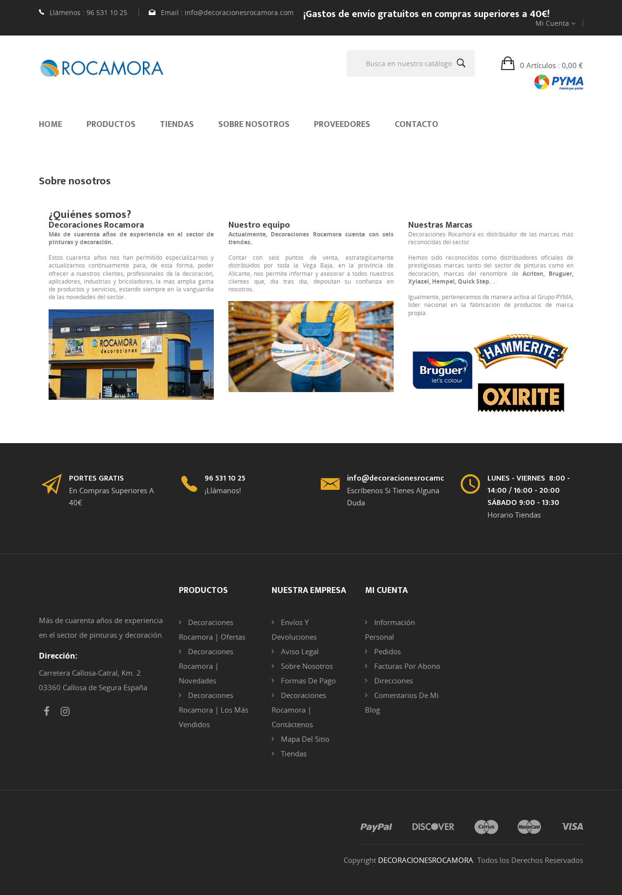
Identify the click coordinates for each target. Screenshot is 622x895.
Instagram (65, 711)
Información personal (390, 629)
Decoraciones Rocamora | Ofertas (212, 629)
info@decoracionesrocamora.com (239, 12)
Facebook (47, 711)
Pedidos (386, 651)
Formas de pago (307, 680)
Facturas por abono (406, 666)
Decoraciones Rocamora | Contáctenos (299, 709)
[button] (542, 64)
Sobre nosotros (306, 666)
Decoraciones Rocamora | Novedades (206, 665)
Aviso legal (299, 651)
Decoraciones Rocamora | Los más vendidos (213, 709)
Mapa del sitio (304, 739)
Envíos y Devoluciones (294, 629)
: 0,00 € (551, 65)
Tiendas (293, 753)
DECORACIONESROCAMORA (425, 860)
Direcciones (392, 680)
